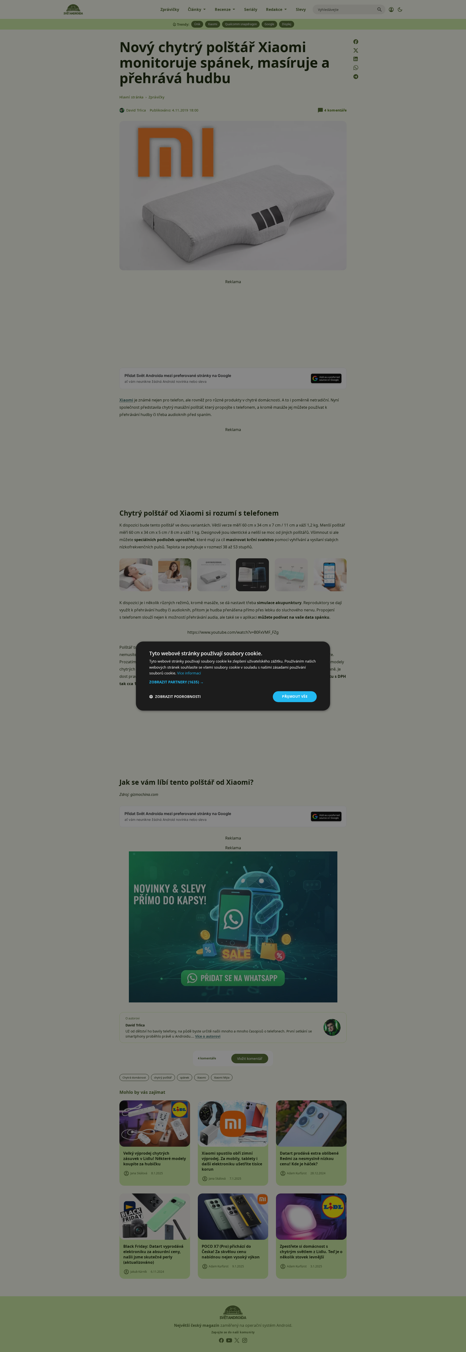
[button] (233, 682)
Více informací (189, 673)
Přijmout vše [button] (295, 696)
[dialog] (233, 676)
